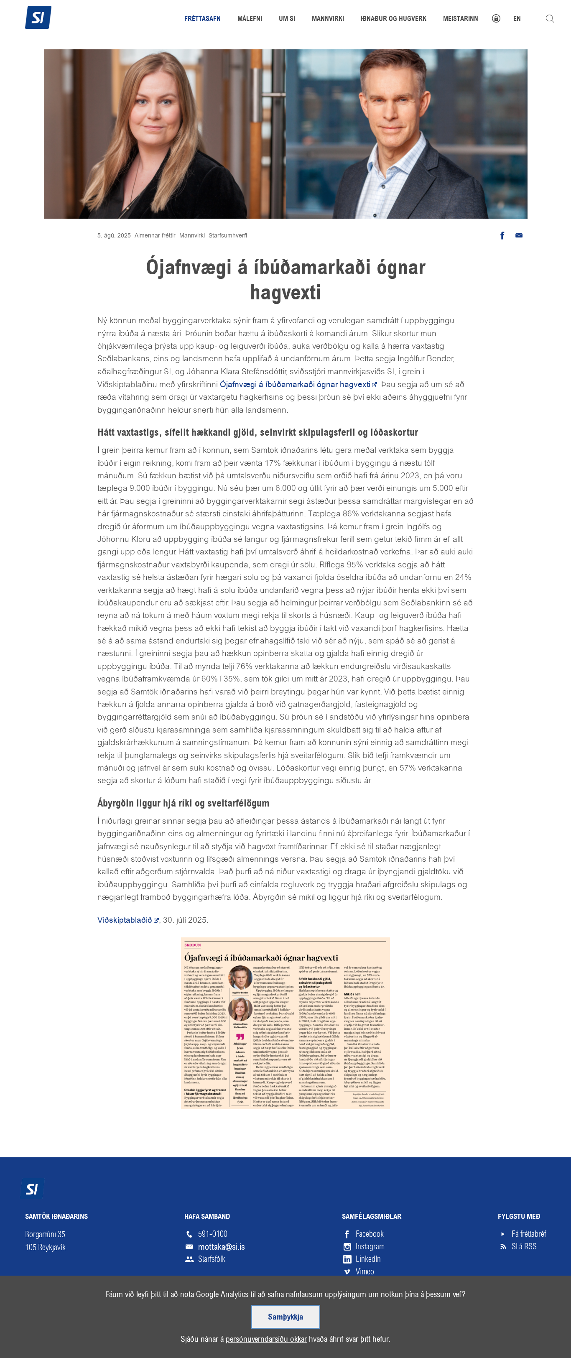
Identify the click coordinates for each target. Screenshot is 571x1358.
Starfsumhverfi (228, 235)
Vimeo (365, 1271)
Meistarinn (460, 19)
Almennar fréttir (155, 235)
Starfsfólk (211, 1259)
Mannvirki (192, 235)
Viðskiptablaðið (124, 920)
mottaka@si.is (221, 1247)
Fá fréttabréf (529, 1234)
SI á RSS (524, 1246)
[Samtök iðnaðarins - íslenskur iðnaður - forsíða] (38, 16)
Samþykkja (285, 1317)
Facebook (370, 1234)
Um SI (287, 19)
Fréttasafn (202, 19)
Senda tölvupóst (519, 235)
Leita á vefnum (550, 18)
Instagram (370, 1246)
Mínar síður (500, 17)
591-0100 (212, 1234)
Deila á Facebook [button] (502, 235)
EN (517, 19)
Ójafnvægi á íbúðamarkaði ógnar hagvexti (295, 384)
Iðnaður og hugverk (393, 19)
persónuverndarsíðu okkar (266, 1339)
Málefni (249, 19)
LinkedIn (368, 1259)
